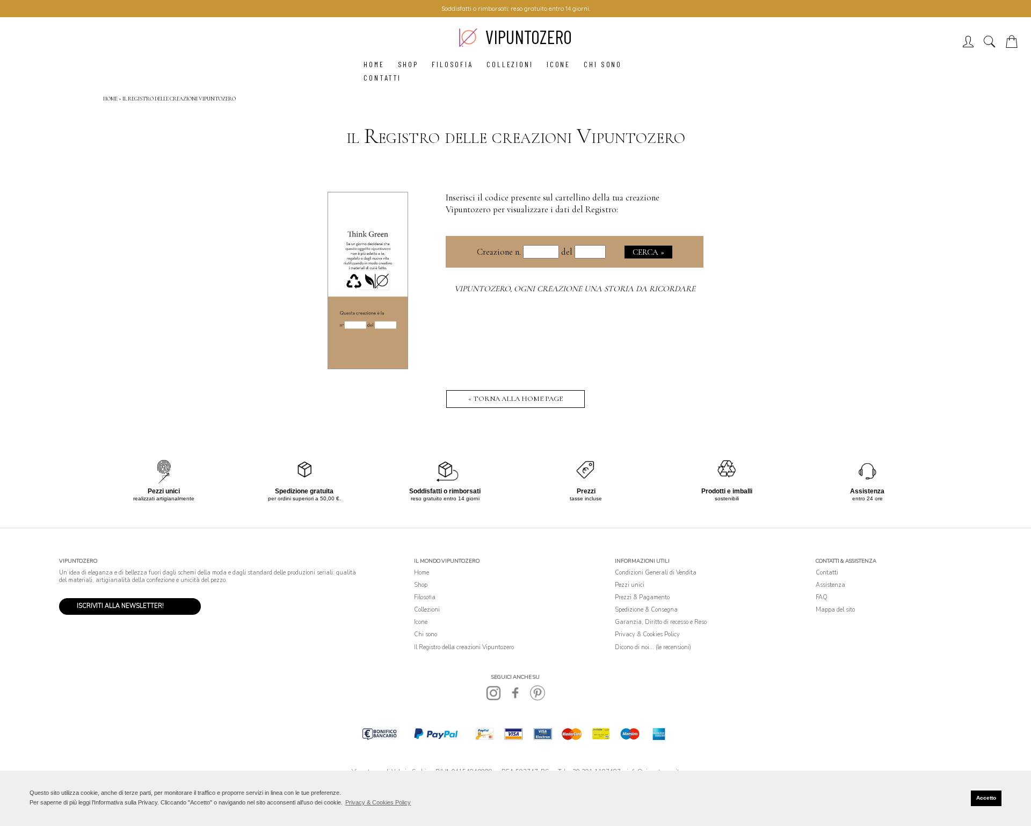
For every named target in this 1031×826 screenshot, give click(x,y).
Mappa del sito (835, 610)
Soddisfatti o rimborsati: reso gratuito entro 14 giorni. (515, 8)
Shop (408, 64)
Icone (558, 64)
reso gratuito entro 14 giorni (445, 494)
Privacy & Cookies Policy (647, 634)
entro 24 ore (867, 494)
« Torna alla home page (515, 398)
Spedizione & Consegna (646, 610)
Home (374, 64)
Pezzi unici (629, 585)
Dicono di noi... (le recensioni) (653, 647)
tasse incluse (586, 494)
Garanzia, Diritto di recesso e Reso (661, 622)
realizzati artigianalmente (163, 494)
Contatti (382, 77)
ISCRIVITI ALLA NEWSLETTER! (120, 606)
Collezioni (510, 64)
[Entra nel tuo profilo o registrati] (971, 44)
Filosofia (452, 64)
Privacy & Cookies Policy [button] (378, 802)
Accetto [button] (986, 798)
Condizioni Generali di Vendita (655, 573)
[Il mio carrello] (1013, 44)
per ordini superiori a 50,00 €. (304, 494)
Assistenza (830, 585)
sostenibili (726, 494)
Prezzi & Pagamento (642, 597)
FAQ (821, 597)
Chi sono (603, 64)
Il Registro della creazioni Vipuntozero (464, 647)
